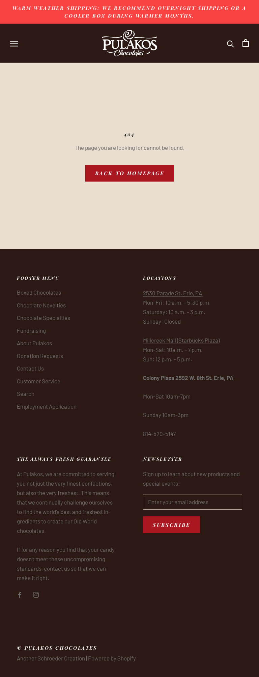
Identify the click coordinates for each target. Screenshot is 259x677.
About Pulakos (34, 343)
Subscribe (171, 524)
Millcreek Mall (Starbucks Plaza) (181, 340)
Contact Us (30, 368)
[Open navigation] (14, 43)
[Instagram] (36, 594)
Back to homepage (129, 173)
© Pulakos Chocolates (57, 648)
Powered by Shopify (112, 658)
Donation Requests (40, 355)
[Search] (230, 43)
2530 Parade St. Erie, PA (173, 293)
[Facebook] (20, 594)
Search (25, 393)
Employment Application (47, 406)
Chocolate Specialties (43, 317)
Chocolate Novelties (41, 305)
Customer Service (38, 381)
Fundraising (31, 330)
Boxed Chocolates (39, 292)
